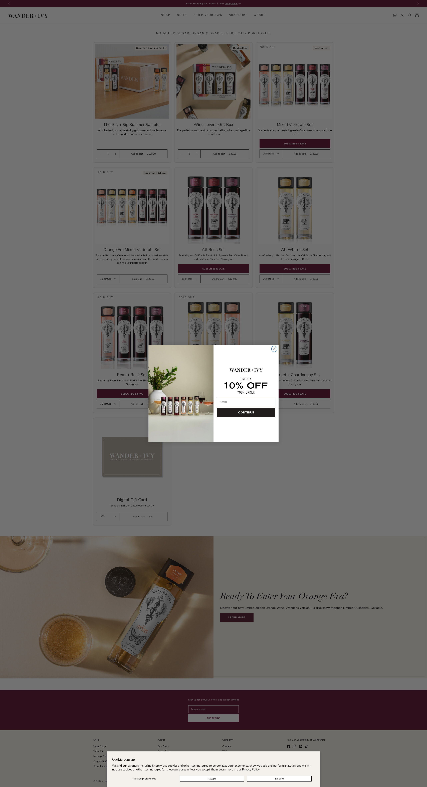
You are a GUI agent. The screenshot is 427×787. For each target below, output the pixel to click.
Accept (212, 778)
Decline (279, 778)
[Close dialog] (274, 349)
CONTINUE (246, 412)
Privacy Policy (251, 769)
